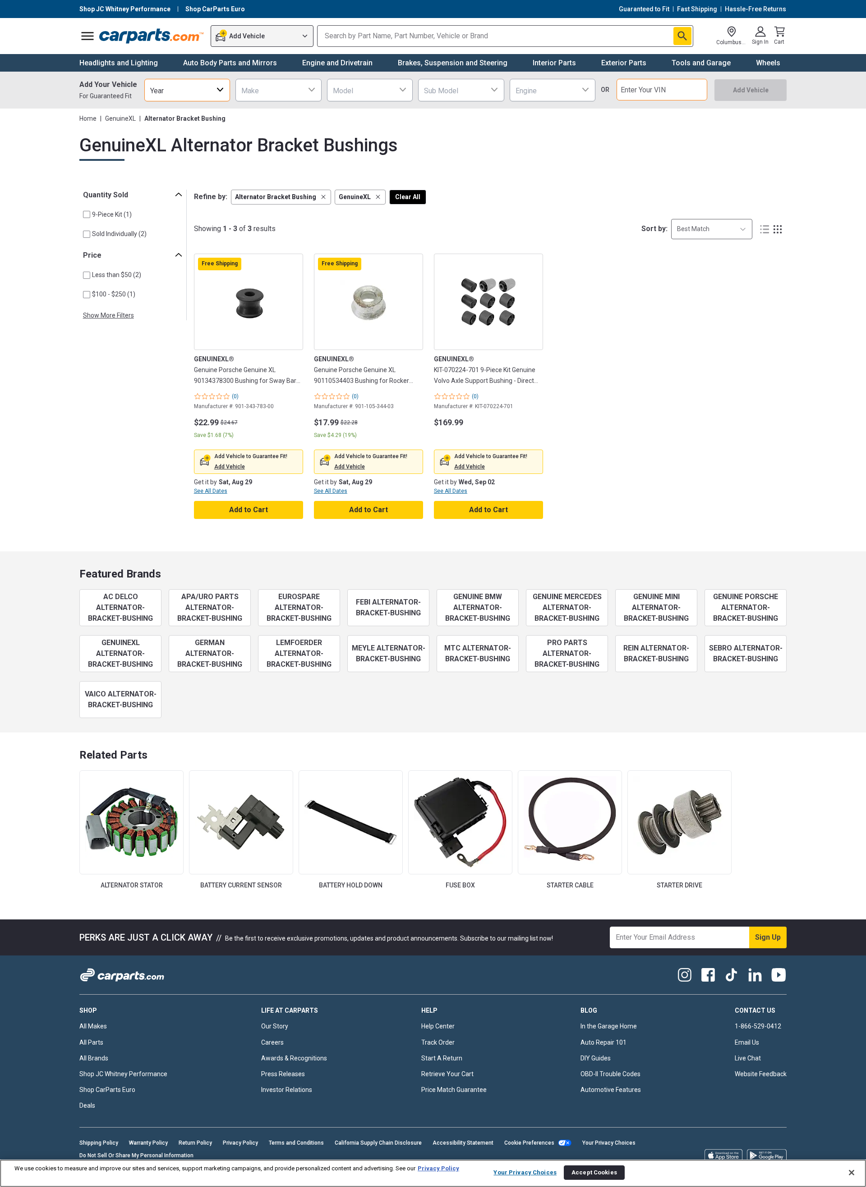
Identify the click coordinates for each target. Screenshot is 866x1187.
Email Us (747, 1042)
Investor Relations (286, 1089)
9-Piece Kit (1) (112, 214)
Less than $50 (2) (116, 274)
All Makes (93, 1026)
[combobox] (187, 90)
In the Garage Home (608, 1026)
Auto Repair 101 (603, 1042)
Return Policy (195, 1143)
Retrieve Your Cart (447, 1074)
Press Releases (283, 1074)
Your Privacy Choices (609, 1143)
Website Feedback (761, 1074)
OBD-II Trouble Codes (610, 1074)
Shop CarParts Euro (107, 1089)
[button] (281, 197)
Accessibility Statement (463, 1143)
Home (88, 118)
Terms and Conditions (296, 1143)
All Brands (93, 1058)
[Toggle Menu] (87, 36)
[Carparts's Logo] (151, 36)
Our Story (274, 1026)
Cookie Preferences (529, 1143)
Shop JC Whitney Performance (123, 1074)
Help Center (438, 1026)
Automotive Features (610, 1089)
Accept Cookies (594, 1172)
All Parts (91, 1042)
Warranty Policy (148, 1143)
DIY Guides (595, 1058)
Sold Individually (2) (119, 233)
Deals (87, 1105)
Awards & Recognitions (294, 1058)
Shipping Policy (98, 1143)
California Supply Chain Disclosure (378, 1143)
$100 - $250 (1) (113, 294)
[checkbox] (86, 214)
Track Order (438, 1042)
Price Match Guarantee (454, 1089)
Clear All (407, 196)
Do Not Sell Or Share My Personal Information (136, 1155)
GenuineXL (120, 118)
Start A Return (441, 1058)
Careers (272, 1042)
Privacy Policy (240, 1143)
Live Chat (748, 1058)
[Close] (851, 1172)
